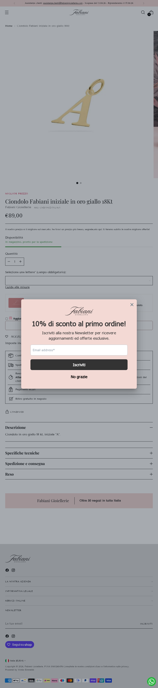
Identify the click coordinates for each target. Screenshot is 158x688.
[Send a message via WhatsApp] (151, 681)
